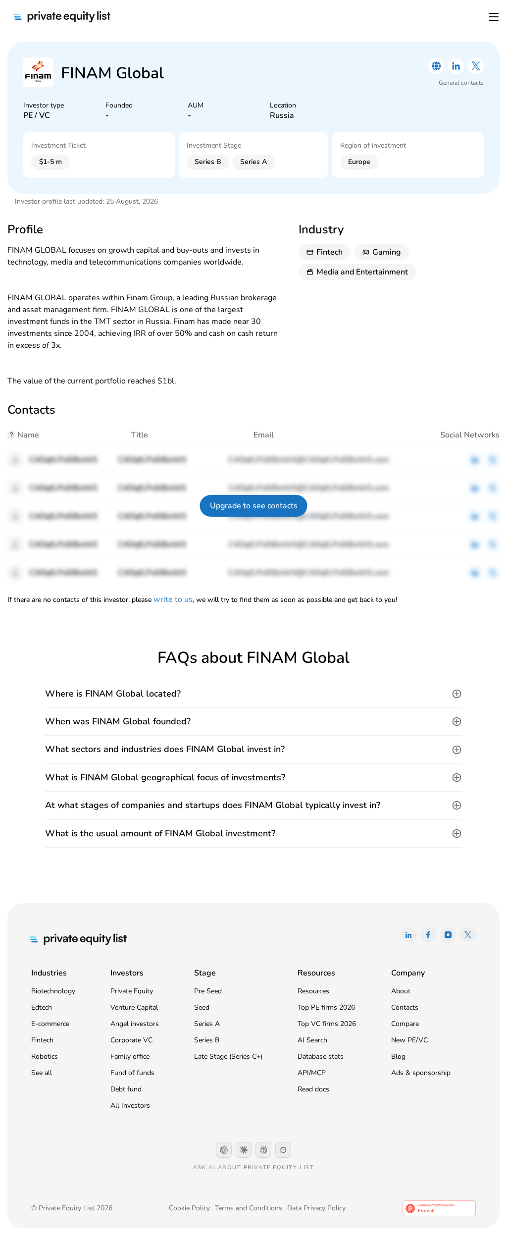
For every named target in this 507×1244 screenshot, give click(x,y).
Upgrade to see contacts (254, 505)
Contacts (404, 1007)
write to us (173, 599)
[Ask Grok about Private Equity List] (283, 1150)
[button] (253, 693)
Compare (405, 1023)
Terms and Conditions (248, 1208)
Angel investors (134, 1023)
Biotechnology (53, 991)
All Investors (130, 1105)
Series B (206, 1040)
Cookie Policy (189, 1208)
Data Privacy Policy (316, 1208)
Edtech (41, 1007)
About (400, 991)
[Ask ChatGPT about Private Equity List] (224, 1150)
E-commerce (50, 1023)
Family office (130, 1056)
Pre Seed (208, 991)
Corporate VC (131, 1040)
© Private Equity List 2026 (71, 1208)
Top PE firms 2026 (326, 1007)
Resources (313, 991)
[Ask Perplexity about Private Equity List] (263, 1150)
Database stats (321, 1056)
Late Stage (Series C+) (228, 1056)
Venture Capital (134, 1007)
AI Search (312, 1040)
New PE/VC (409, 1040)
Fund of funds (132, 1073)
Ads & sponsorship (421, 1073)
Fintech (42, 1040)
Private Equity (131, 991)
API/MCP (312, 1073)
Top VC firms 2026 (327, 1023)
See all (41, 1073)
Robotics (44, 1056)
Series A (207, 1023)
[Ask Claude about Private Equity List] (244, 1150)
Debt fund (126, 1089)
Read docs (313, 1089)
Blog (398, 1056)
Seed (201, 1007)
